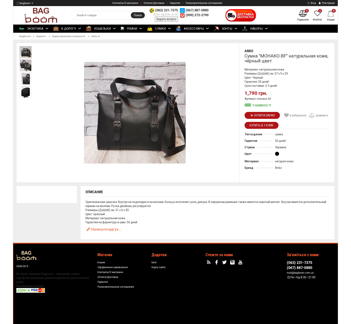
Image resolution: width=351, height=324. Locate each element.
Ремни (131, 28)
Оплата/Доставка (154, 3)
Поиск (138, 15)
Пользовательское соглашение (204, 3)
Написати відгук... (106, 229)
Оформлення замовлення (113, 267)
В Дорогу (68, 28)
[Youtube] (240, 262)
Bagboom (25, 3)
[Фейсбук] (217, 262)
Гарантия (175, 3)
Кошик (101, 262)
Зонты (226, 28)
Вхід (313, 3)
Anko (249, 51)
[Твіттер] (225, 262)
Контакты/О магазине (125, 3)
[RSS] (209, 262)
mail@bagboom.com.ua (300, 272)
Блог (154, 262)
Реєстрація (328, 3)
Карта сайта (159, 267)
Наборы (256, 28)
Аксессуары (193, 28)
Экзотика (34, 28)
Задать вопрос (166, 19)
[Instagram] (233, 262)
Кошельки (102, 28)
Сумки (160, 28)
